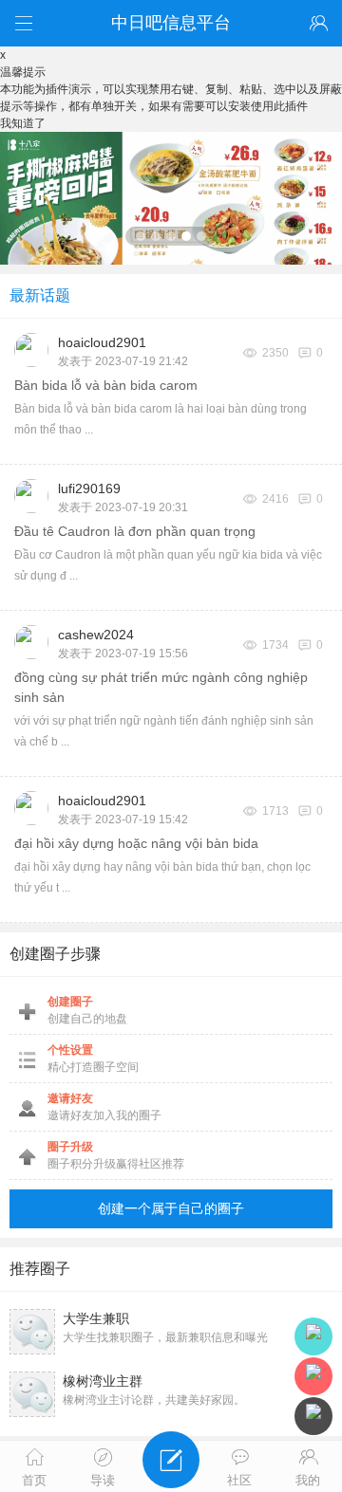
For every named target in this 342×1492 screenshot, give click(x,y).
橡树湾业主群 (102, 1381)
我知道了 (23, 123)
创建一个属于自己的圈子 (171, 1208)
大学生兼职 (96, 1318)
